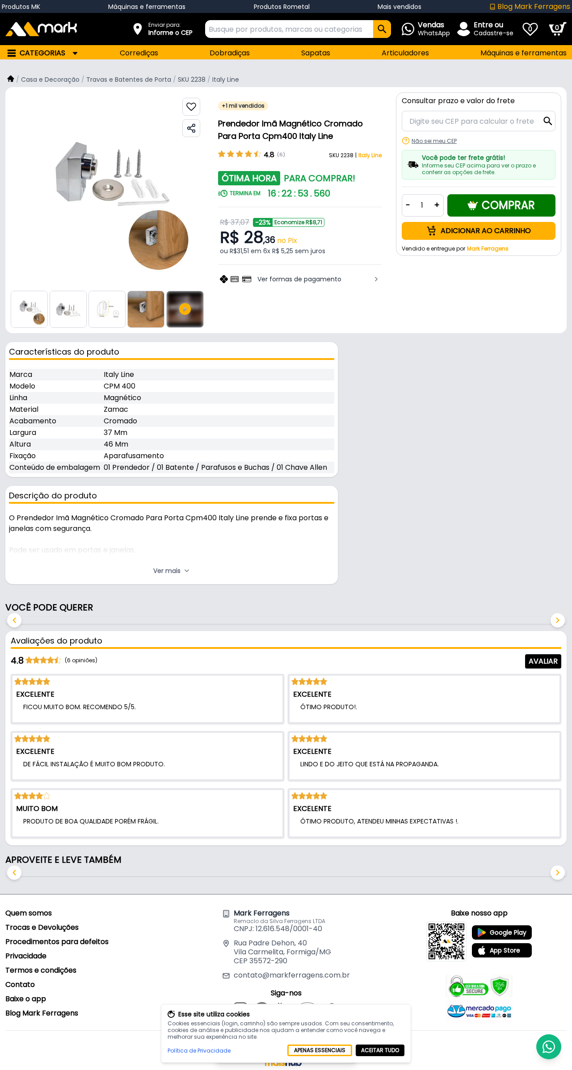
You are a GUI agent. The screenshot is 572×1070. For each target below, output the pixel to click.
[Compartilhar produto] (191, 128)
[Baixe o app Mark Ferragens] (446, 941)
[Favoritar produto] (191, 107)
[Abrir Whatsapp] (548, 1046)
